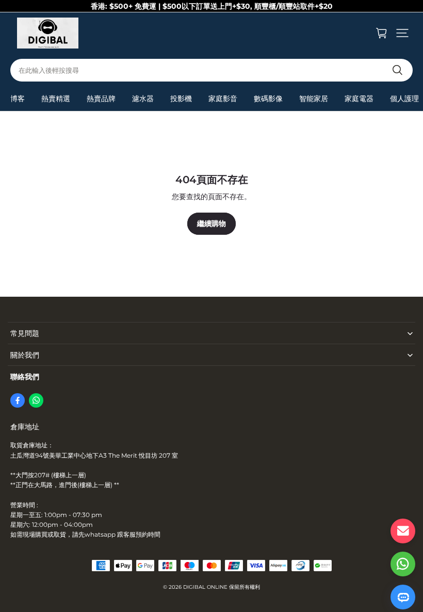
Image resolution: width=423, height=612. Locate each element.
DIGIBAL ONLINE (205, 587)
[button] (402, 33)
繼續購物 (211, 223)
